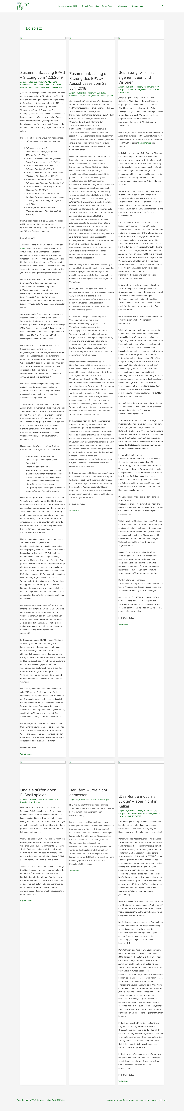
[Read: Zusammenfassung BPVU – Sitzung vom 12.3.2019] (43, 52)
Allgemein (24, 82)
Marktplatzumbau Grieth (51, 87)
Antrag (23, 248)
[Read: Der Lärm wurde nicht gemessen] (92, 773)
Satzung (111, 1100)
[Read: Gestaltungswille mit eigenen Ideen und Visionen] (141, 52)
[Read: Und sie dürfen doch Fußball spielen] (43, 773)
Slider (41, 82)
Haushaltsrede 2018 (150, 89)
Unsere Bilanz (137, 6)
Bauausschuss (26, 84)
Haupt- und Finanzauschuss (140, 813)
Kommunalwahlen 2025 (67, 6)
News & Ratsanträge (90, 6)
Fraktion (33, 82)
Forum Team (107, 6)
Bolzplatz (57, 84)
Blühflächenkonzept (43, 84)
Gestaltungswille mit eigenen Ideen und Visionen (136, 77)
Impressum (141, 1100)
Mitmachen (122, 6)
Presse (33, 799)
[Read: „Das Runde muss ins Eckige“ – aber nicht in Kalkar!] (141, 776)
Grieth (37, 87)
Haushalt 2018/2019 (132, 816)
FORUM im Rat (26, 87)
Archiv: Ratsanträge (125, 1100)
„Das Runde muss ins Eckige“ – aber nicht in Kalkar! (137, 801)
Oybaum (109, 95)
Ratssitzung (123, 92)
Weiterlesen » (26, 754)
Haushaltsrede (144, 143)
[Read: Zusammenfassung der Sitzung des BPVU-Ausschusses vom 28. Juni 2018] (92, 52)
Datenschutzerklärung (157, 1100)
